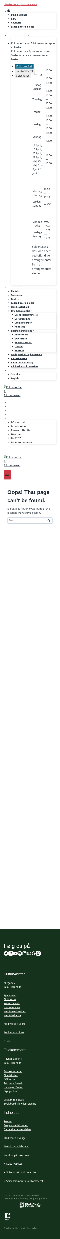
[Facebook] (6, 954)
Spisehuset (10, 995)
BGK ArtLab (21, 338)
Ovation (19, 346)
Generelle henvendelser (17, 1129)
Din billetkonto (19, 14)
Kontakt (15, 291)
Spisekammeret (13, 1071)
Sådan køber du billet (22, 26)
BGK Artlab (10, 1079)
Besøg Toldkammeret (26, 314)
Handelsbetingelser (29, 1228)
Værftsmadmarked (15, 1011)
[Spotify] (8, 451)
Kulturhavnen (12, 1003)
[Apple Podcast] (38, 954)
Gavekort (16, 22)
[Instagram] (10, 954)
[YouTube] (15, 954)
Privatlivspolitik (11, 1228)
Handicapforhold (20, 306)
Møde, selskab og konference (26, 354)
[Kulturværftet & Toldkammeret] (30, 391)
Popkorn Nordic (23, 342)
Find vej (15, 299)
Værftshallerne (19, 358)
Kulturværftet (14, 1163)
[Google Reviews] (33, 954)
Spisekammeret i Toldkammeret (24, 1181)
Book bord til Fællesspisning (20, 1103)
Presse (8, 1121)
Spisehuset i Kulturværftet (21, 1172)
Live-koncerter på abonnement (20, 4)
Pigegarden (10, 1091)
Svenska (15, 374)
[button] (11, 11)
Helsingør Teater (13, 1087)
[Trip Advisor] (29, 954)
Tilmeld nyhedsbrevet (16, 1146)
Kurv (13, 18)
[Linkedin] (24, 954)
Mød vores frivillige (15, 1023)
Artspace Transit (13, 1083)
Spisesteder (17, 295)
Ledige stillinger (23, 322)
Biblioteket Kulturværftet (24, 366)
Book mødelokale (14, 1032)
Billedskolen (21, 334)
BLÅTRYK (19, 350)
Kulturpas (20, 326)
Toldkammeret (15, 1050)
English (15, 378)
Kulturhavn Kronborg (22, 362)
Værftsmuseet (12, 1007)
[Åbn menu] (7, 474)
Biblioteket (10, 999)
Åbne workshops (21, 442)
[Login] (31, 11)
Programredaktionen (16, 1125)
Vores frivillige (22, 318)
